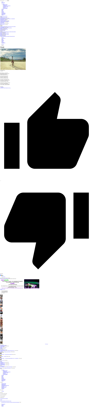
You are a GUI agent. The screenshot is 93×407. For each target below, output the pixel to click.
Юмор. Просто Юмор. (9, 366)
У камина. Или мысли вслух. (10, 350)
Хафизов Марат (2, 19)
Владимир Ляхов (2, 24)
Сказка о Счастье (2, 346)
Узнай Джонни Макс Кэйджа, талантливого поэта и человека (8, 26)
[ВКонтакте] (0, 275)
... (0, 367)
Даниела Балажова (2, 23)
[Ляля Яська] (1, 301)
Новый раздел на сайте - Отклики (4, 34)
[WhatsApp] (2, 275)
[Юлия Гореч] (1, 343)
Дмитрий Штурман (2, 362)
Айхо (1, 29)
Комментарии (3, 276)
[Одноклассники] (1, 275)
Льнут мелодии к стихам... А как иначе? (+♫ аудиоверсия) (7, 18)
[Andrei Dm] (1, 313)
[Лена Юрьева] (1, 316)
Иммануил (1, 28)
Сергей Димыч (2, 354)
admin (1, 32)
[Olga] (1, 328)
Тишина (5, 356)
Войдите (1, 278)
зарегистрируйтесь (6, 278)
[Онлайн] (0, 357)
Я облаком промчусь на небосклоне (4, 21)
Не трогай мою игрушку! (3, 345)
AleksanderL (1, 356)
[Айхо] (1, 323)
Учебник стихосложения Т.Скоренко (4, 36)
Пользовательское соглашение (4, 398)
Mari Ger (1, 347)
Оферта (1, 399)
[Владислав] (1, 338)
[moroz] (1, 333)
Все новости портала (2, 35)
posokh (1, 348)
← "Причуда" (2, 87)
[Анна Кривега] (1, 311)
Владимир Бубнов (2, 350)
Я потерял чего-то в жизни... (3, 17)
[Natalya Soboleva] (1, 296)
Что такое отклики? (2, 30)
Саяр (0, 360)
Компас (1, 361)
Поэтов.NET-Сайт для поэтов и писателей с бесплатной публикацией (10, 402)
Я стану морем (2, 22)
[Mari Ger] (1, 306)
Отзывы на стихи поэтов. (7, 351)
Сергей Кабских (2, 27)
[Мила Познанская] (1, 318)
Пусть (3, 360)
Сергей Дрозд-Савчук (3, 20)
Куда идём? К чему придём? (8, 354)
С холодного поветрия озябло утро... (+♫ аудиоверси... (12, 358)
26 (5, 32)
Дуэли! (1, 289)
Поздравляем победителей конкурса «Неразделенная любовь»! (8, 31)
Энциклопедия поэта (12, 36)
